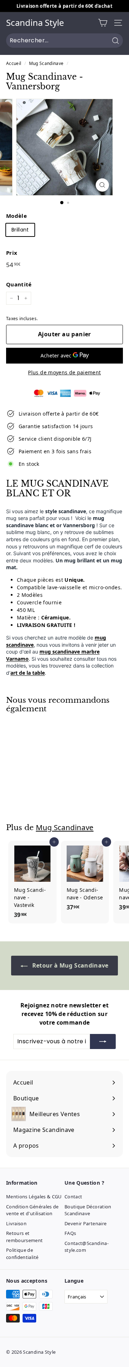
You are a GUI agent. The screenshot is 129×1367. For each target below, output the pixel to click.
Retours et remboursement (24, 1237)
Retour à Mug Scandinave (69, 965)
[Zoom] (102, 185)
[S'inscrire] (103, 1041)
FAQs (70, 1233)
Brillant (20, 229)
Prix (11, 252)
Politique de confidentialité (22, 1253)
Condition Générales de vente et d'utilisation (32, 1210)
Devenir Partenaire (85, 1223)
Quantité (19, 284)
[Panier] (102, 22)
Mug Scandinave (46, 63)
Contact (73, 1196)
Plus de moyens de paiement (64, 372)
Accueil (13, 63)
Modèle (16, 215)
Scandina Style (35, 23)
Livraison (16, 1223)
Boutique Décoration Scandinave (87, 1210)
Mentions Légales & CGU (34, 1196)
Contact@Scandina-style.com (86, 1247)
